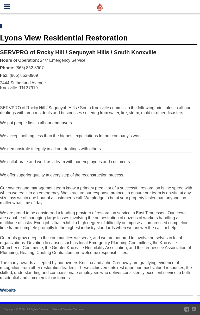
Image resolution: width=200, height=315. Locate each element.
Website (8, 290)
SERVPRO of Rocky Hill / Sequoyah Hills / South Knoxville (78, 52)
